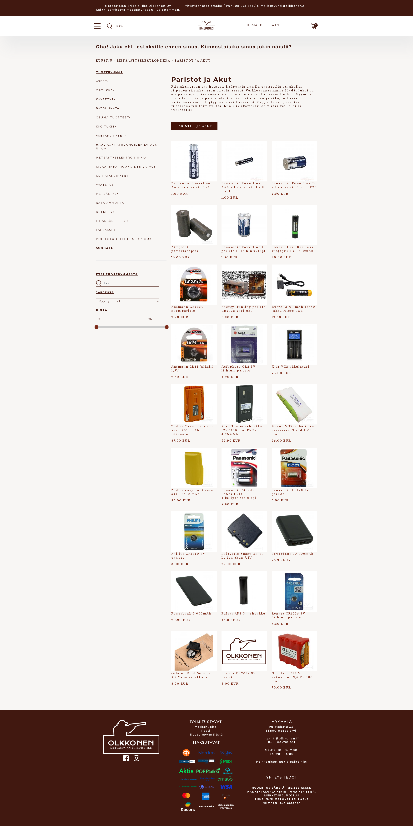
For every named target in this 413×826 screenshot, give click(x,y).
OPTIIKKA (104, 90)
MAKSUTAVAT (206, 742)
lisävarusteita (249, 102)
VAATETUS (105, 184)
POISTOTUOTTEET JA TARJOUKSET (127, 239)
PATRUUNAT (106, 108)
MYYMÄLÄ (282, 722)
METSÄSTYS (106, 193)
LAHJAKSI (105, 230)
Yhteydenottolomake (203, 5)
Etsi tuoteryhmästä (117, 274)
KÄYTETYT (105, 99)
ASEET (101, 81)
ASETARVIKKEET (110, 135)
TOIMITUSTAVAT (206, 722)
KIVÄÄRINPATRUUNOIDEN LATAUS (126, 166)
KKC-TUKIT (105, 126)
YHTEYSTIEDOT (281, 777)
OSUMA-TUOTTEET (112, 117)
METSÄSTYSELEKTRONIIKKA (120, 157)
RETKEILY (104, 211)
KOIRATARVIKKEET (112, 175)
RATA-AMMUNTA (111, 202)
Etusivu (104, 60)
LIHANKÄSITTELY (111, 220)
